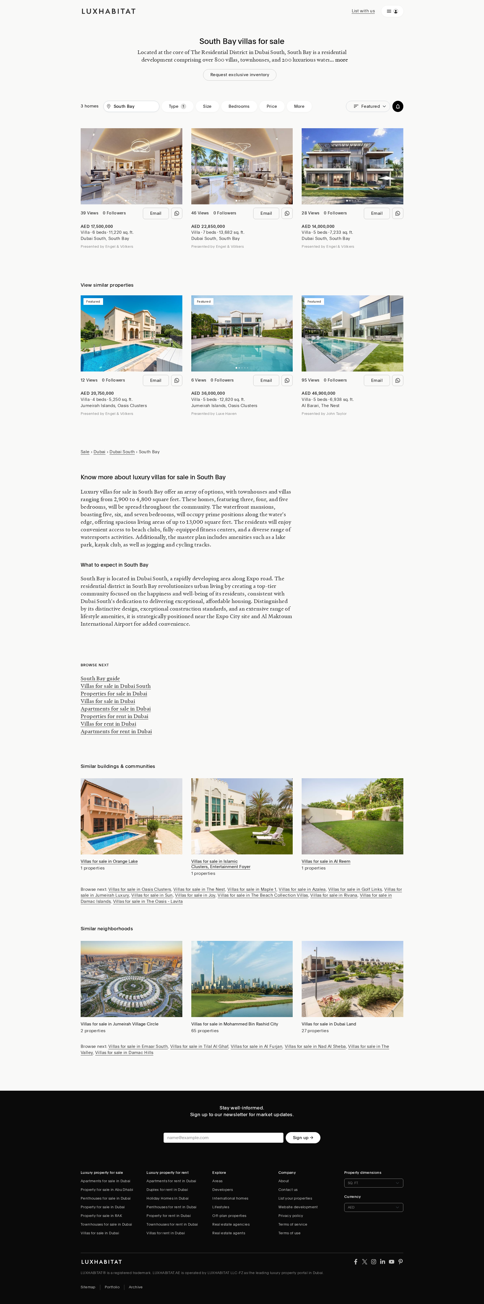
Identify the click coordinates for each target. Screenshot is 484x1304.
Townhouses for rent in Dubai (172, 1224)
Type (174, 106)
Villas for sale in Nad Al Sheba (315, 1046)
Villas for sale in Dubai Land (329, 1024)
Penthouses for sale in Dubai (106, 1198)
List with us (363, 10)
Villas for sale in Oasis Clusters (139, 889)
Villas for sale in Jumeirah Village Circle (120, 1024)
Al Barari (310, 405)
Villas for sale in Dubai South (116, 686)
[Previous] (87, 166)
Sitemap (88, 1287)
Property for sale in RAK (101, 1216)
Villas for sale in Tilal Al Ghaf (199, 1046)
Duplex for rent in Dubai (167, 1190)
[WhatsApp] (176, 213)
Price (272, 106)
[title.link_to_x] (356, 1261)
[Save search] (397, 106)
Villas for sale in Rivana (333, 895)
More (299, 106)
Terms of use (289, 1233)
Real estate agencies (231, 1224)
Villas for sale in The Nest (199, 889)
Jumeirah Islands (98, 405)
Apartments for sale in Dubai (116, 708)
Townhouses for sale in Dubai (106, 1224)
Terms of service (293, 1224)
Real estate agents (228, 1233)
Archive (136, 1287)
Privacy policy (290, 1216)
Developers (222, 1190)
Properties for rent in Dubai (114, 716)
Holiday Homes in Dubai (167, 1198)
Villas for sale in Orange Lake (109, 861)
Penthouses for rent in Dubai (171, 1207)
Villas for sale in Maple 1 (251, 889)
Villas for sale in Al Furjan (257, 1046)
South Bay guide (100, 678)
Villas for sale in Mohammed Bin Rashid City (234, 1024)
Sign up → (303, 1137)
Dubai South (93, 238)
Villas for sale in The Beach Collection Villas (263, 895)
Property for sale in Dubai (103, 1207)
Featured (370, 106)
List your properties (295, 1198)
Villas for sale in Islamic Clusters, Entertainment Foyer (220, 864)
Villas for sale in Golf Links (355, 889)
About (283, 1181)
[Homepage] (109, 11)
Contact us (288, 1190)
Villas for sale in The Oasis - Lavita (148, 901)
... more (339, 59)
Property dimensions (362, 1172)
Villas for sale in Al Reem (326, 861)
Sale (85, 451)
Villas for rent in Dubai (108, 723)
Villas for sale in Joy (195, 895)
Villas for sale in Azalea (302, 889)
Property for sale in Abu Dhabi (107, 1190)
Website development (298, 1207)
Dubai (100, 451)
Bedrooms (239, 106)
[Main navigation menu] (392, 11)
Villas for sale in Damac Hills (124, 1052)
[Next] (175, 166)
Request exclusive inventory (239, 74)
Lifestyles (220, 1207)
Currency (352, 1197)
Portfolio (112, 1287)
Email (156, 213)
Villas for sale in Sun (152, 895)
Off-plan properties (229, 1216)
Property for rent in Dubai (168, 1216)
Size (207, 106)
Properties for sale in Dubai (114, 693)
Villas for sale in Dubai (108, 701)
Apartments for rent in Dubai (116, 731)
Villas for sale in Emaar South (138, 1046)
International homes (230, 1198)
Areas (217, 1181)
